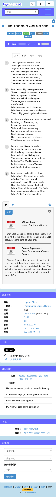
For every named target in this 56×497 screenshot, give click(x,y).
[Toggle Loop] (29, 43)
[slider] (45, 43)
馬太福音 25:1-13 (32, 332)
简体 (43, 486)
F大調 (26, 317)
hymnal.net (31, 492)
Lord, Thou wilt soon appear (19, 400)
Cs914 (18, 33)
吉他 (40, 55)
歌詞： (7, 309)
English (18, 486)
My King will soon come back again (22, 406)
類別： (7, 302)
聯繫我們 (8, 486)
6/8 (25, 320)
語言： (14, 376)
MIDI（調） (46, 432)
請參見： (13, 382)
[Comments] (5, 204)
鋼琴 (32, 55)
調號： (7, 317)
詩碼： (7, 328)
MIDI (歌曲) (34, 432)
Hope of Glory (30, 302)
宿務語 (22, 376)
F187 (32, 33)
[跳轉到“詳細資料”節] (53, 21)
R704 (46, 33)
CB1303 (11, 33)
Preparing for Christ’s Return (37, 305)
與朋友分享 (15, 359)
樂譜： (18, 428)
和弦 (24, 55)
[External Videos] (13, 204)
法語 (40, 376)
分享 (9, 212)
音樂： (7, 313)
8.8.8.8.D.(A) (30, 324)
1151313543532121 (33, 328)
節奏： (7, 320)
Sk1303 (28, 36)
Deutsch (34, 486)
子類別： (8, 305)
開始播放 (10, 476)
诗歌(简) (28, 378)
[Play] (8, 43)
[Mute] (38, 43)
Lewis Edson (30, 313)
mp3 (26, 432)
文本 (16, 55)
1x (34, 44)
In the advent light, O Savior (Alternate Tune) (27, 394)
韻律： (7, 324)
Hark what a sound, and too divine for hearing (27, 388)
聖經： (7, 332)
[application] (28, 44)
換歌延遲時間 (10, 464)
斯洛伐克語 (32, 376)
